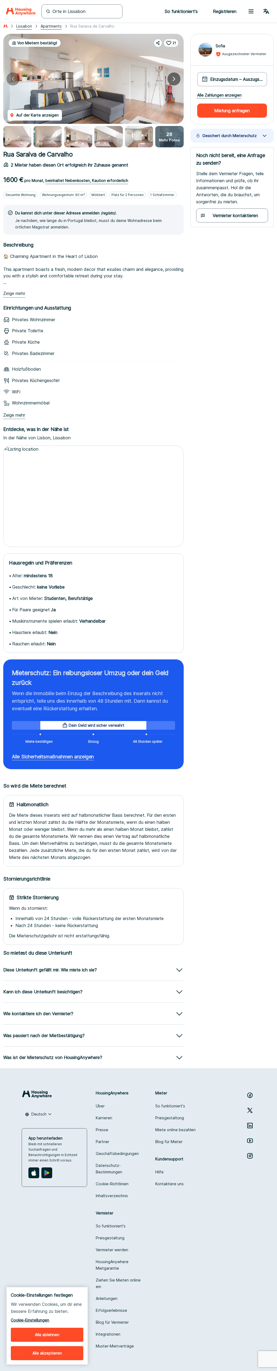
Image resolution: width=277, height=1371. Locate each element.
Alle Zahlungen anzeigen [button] (219, 95)
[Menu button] (251, 11)
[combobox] (38, 1114)
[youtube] (250, 1140)
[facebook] (250, 1095)
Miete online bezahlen (175, 1129)
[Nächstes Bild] (173, 78)
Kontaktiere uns (169, 1183)
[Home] (20, 11)
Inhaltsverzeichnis (112, 1195)
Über (100, 1106)
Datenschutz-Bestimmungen (109, 1168)
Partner (102, 1141)
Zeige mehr (14, 293)
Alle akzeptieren (47, 1353)
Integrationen (108, 1334)
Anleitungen (106, 1298)
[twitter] (250, 1110)
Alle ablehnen (47, 1334)
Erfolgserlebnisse (111, 1310)
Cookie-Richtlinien (112, 1183)
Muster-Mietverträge (115, 1346)
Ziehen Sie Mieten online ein (118, 1283)
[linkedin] (250, 1125)
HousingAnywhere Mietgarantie (112, 1264)
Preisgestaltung (169, 1118)
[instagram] (250, 1155)
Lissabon (24, 26)
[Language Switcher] (266, 11)
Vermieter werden (112, 1249)
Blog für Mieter (169, 1141)
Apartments (51, 26)
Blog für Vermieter (112, 1322)
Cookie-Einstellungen (30, 1320)
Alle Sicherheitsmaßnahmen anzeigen (53, 756)
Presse (102, 1129)
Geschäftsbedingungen (117, 1153)
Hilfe (159, 1172)
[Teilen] (158, 43)
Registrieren (224, 11)
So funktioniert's (170, 1106)
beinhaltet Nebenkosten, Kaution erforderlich (86, 180)
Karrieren (104, 1118)
